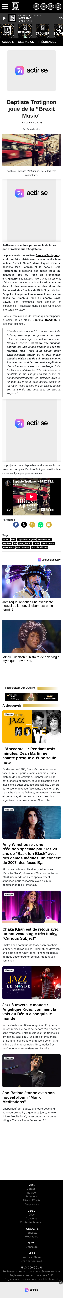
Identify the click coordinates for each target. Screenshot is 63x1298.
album (6, 539)
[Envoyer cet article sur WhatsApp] (39, 526)
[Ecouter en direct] (43, 6)
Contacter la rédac (31, 1222)
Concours (31, 1246)
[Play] (4, 18)
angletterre (8, 547)
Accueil (8, 42)
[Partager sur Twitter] (23, 526)
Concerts (31, 1218)
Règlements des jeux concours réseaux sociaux (31, 1271)
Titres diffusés (31, 1200)
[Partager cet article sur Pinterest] (31, 526)
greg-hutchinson (39, 547)
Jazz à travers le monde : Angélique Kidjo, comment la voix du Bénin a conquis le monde (29, 1012)
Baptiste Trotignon (47, 255)
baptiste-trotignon (27, 539)
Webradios (26, 42)
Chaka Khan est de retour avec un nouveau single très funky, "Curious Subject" (30, 933)
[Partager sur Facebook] (15, 526)
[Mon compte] (58, 6)
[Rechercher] (50, 6)
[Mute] (60, 18)
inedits (28, 543)
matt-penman (22, 547)
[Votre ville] (36, 6)
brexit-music (48, 543)
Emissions (32, 1196)
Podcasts (31, 1232)
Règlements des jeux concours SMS (31, 1275)
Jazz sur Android (31, 1261)
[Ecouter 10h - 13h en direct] (31, 696)
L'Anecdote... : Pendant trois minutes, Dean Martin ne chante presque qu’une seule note (29, 756)
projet (37, 543)
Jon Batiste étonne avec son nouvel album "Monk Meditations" (28, 1097)
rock (13, 539)
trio (15, 543)
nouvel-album (44, 539)
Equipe (31, 1192)
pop (21, 543)
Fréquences (47, 42)
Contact (32, 1188)
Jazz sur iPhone (31, 1257)
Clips (31, 1214)
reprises (7, 543)
